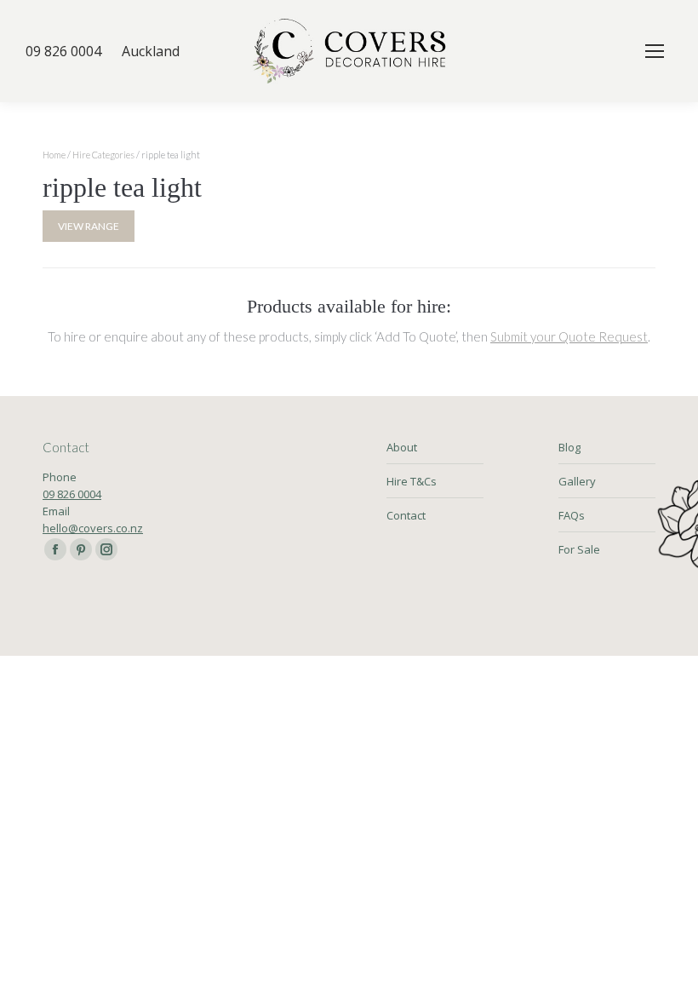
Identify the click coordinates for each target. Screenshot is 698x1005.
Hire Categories (103, 154)
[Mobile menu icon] (654, 51)
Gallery (577, 481)
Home (54, 154)
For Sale (579, 549)
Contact (406, 515)
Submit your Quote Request (569, 336)
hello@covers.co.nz (93, 528)
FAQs (571, 515)
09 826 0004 (72, 494)
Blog (569, 447)
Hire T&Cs (411, 481)
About (401, 447)
